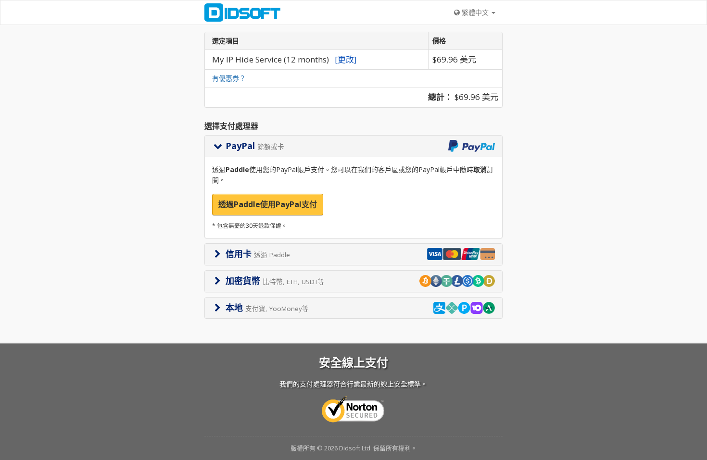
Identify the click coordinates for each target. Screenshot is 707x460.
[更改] (346, 59)
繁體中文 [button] (475, 12)
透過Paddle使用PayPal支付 (267, 204)
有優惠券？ (229, 78)
